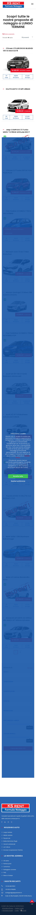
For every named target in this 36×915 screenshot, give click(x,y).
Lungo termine (7, 832)
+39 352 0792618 (10, 889)
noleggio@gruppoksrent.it (13, 893)
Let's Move (6, 847)
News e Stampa (8, 875)
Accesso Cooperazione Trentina (13, 850)
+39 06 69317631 (10, 886)
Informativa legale (7, 910)
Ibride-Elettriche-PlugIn (10, 841)
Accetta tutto (18, 476)
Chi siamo (6, 861)
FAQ (4, 872)
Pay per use (6, 838)
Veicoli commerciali (9, 844)
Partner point (7, 864)
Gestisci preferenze (18, 481)
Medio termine (7, 835)
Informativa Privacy (7, 908)
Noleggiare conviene (9, 870)
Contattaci (6, 867)
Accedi (24, 910)
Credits (17, 910)
